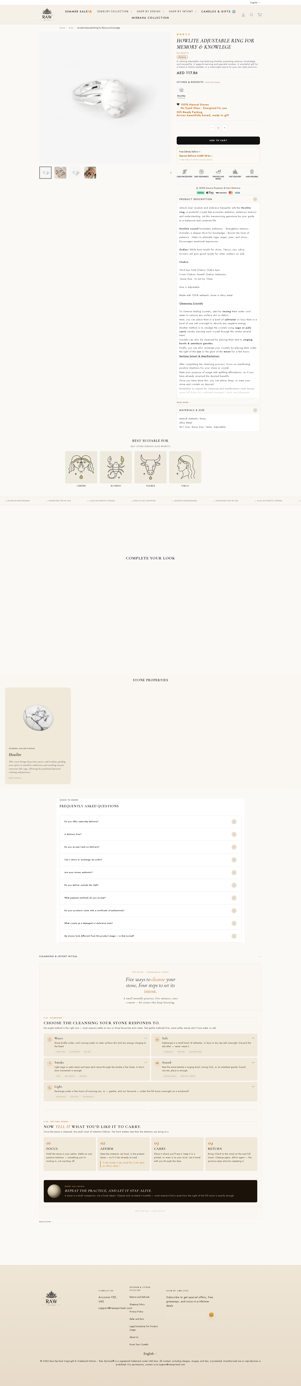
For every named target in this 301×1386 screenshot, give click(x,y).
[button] (184, 34)
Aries (71, 28)
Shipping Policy (137, 1304)
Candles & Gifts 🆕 (218, 11)
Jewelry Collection (113, 11)
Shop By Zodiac (149, 11)
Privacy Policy (136, 1311)
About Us (134, 1337)
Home (62, 28)
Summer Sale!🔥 (79, 11)
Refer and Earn (137, 1319)
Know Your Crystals (139, 1344)
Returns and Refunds (139, 1297)
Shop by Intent (181, 11)
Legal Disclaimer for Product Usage (144, 1328)
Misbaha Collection (150, 18)
